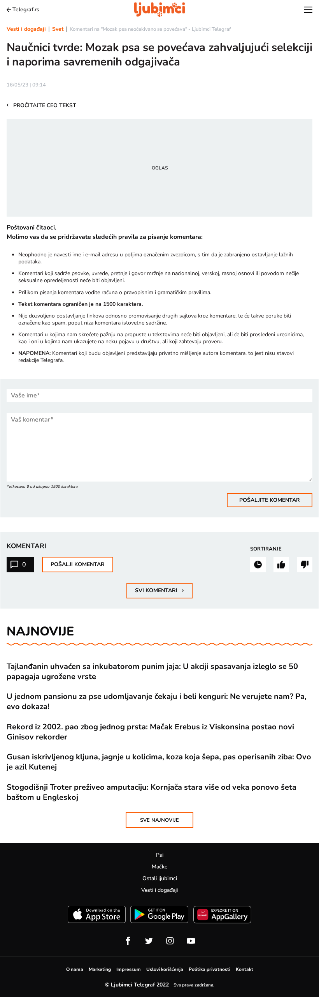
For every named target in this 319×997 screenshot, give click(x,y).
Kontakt (244, 969)
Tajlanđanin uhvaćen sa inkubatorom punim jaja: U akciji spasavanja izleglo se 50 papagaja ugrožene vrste (152, 672)
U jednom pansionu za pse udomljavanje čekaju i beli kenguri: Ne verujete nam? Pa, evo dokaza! (157, 702)
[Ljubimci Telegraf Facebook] (128, 941)
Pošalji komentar (78, 564)
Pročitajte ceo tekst (41, 105)
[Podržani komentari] (281, 564)
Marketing (100, 969)
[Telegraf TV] (191, 941)
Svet (57, 29)
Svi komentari (159, 590)
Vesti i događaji (26, 29)
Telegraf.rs (25, 10)
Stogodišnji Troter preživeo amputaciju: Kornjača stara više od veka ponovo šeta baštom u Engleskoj (151, 792)
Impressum (128, 969)
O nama (74, 969)
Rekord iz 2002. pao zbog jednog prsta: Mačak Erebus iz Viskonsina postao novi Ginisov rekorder (150, 732)
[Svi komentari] (258, 564)
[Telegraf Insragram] (170, 941)
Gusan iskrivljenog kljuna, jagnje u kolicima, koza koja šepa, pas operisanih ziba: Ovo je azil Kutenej (159, 762)
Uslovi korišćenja (164, 969)
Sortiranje (266, 548)
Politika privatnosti (209, 969)
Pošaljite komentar (269, 500)
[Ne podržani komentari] (304, 564)
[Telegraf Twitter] (149, 941)
